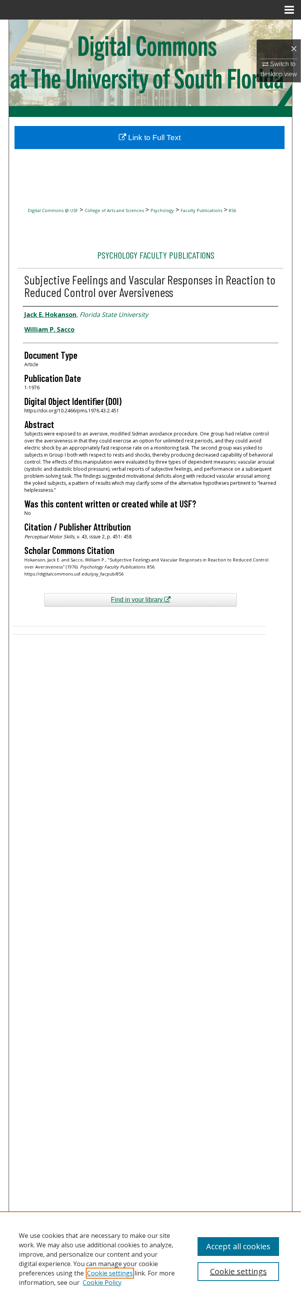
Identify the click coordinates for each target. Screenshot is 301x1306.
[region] (150, 1258)
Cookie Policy (102, 1282)
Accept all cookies (238, 1246)
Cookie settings (110, 1273)
